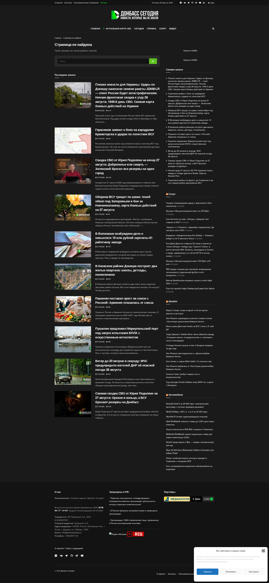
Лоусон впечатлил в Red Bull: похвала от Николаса (189, 429)
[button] (263, 550)
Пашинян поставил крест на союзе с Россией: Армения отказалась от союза (124, 300)
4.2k (109, 177)
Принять (208, 571)
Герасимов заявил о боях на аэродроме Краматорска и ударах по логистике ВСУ (124, 131)
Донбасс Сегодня (68, 571)
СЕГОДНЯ (139, 28)
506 (109, 307)
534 (109, 138)
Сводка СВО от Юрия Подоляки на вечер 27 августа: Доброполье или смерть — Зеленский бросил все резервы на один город (127, 166)
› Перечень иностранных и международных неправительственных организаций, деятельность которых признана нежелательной (132, 501)
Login (212, 2)
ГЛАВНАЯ (95, 28)
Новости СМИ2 (190, 50)
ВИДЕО (172, 28)
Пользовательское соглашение (86, 2)
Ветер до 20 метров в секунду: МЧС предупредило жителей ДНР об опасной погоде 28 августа (125, 365)
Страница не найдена (72, 38)
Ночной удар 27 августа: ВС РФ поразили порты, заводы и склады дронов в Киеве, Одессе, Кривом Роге (190, 173)
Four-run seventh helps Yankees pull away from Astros (190, 288)
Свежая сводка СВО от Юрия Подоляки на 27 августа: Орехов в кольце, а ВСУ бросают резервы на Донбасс (126, 397)
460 (109, 279)
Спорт (172, 194)
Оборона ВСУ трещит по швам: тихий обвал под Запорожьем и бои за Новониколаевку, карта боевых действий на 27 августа (125, 203)
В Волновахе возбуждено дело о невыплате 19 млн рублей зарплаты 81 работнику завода (124, 237)
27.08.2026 (101, 138)
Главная (58, 38)
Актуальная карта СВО (118, 28)
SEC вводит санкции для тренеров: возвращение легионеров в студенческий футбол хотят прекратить (188, 272)
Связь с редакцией (74, 548)
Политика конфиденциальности (231, 578)
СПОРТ (162, 28)
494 (109, 341)
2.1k (109, 110)
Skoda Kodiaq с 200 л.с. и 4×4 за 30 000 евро (186, 411)
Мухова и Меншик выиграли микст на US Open (187, 210)
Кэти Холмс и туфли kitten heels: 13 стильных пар (189, 361)
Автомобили (176, 394)
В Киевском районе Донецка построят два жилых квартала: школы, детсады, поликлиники (126, 270)
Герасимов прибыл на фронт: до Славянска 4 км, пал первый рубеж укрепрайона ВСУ (191, 181)
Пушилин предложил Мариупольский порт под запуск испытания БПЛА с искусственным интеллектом (126, 332)
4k (109, 214)
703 (109, 246)
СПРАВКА (151, 28)
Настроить (254, 571)
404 (109, 374)
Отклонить (231, 571)
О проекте (59, 2)
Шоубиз (173, 301)
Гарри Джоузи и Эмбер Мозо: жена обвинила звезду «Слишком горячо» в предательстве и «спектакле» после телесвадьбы (190, 337)
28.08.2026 (101, 110)
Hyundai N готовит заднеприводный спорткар (186, 416)
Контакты (68, 2)
